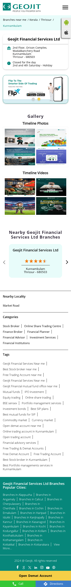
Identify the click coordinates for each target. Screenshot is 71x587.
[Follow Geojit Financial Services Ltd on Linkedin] (35, 566)
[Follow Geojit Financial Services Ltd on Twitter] (29, 566)
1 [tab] (33, 98)
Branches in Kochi (34, 526)
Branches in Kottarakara (33, 544)
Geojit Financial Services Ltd (35, 250)
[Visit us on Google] (23, 566)
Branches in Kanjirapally (29, 517)
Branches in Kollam (34, 531)
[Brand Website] (53, 566)
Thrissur (46, 19)
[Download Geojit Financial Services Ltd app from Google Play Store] (66, 26)
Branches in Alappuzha (17, 495)
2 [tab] (38, 98)
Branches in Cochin (31, 508)
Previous (6, 263)
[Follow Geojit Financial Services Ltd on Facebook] (17, 566)
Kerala (34, 19)
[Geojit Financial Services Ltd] (22, 7)
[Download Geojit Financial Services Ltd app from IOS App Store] (66, 33)
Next (65, 263)
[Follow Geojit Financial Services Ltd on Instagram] (41, 566)
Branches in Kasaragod (31, 522)
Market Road (11, 305)
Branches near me (14, 19)
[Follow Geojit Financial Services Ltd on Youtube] (47, 566)
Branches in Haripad (33, 513)
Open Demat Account (35, 576)
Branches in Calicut (31, 499)
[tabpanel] (35, 89)
